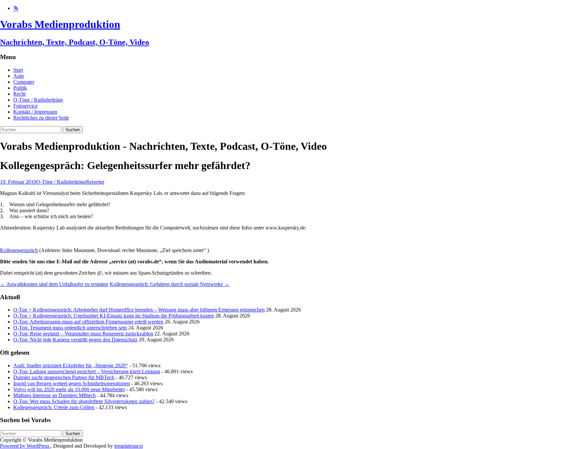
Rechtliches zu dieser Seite (41, 118)
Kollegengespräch (19, 250)
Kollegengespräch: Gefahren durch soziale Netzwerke (170, 284)
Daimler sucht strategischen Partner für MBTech (63, 377)
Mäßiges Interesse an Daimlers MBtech (54, 395)
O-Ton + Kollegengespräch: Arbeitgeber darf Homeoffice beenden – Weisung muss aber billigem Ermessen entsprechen (139, 310)
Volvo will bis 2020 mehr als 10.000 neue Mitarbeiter (69, 389)
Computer (23, 82)
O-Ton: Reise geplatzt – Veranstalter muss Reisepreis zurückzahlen (83, 333)
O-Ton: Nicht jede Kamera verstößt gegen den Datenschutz (75, 339)
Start (18, 70)
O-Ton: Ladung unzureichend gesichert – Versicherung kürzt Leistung (86, 371)
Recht (19, 94)
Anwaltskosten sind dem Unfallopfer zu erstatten (54, 284)
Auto (18, 76)
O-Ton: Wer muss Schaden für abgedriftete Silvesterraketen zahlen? (84, 401)
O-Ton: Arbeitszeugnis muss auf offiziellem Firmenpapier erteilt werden (88, 321)
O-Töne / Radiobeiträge (38, 100)
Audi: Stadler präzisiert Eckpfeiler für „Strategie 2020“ (70, 365)
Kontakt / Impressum (35, 112)
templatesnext (128, 446)
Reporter (95, 182)
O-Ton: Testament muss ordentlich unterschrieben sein (70, 327)
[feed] (16, 8)
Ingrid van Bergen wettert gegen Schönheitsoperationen (71, 383)
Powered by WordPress (25, 446)
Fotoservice (25, 106)
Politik (20, 88)
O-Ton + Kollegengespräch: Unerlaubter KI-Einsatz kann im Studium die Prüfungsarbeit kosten (113, 315)
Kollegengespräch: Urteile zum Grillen (53, 407)
